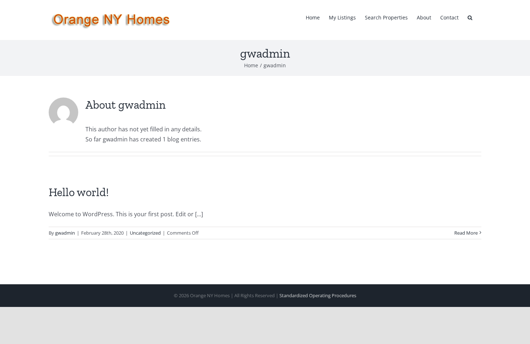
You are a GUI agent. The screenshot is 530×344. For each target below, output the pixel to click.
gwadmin (65, 233)
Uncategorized (145, 233)
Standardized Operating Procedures (317, 295)
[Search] (470, 17)
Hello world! (79, 192)
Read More (466, 233)
